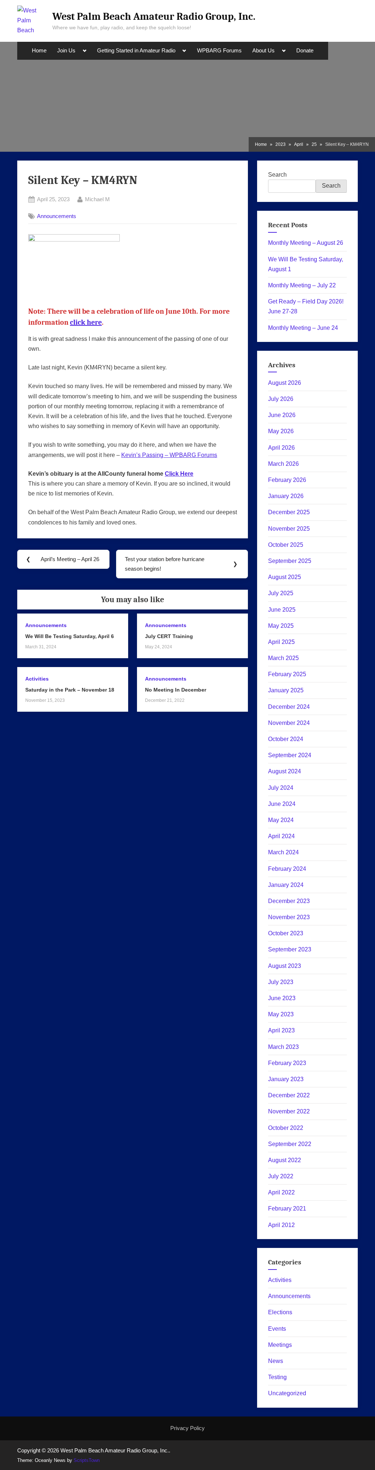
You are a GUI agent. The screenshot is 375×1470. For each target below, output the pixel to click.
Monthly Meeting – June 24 (303, 328)
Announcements (56, 216)
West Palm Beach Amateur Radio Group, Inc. (153, 16)
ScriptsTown (87, 1460)
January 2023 (286, 1079)
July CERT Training (169, 636)
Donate (304, 51)
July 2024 (280, 788)
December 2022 (289, 1095)
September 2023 (289, 949)
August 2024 (284, 771)
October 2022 (285, 1128)
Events (277, 1329)
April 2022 (281, 1192)
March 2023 (283, 1047)
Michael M (97, 199)
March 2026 (283, 464)
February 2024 (287, 869)
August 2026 (284, 383)
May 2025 (281, 626)
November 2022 (289, 1111)
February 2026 (287, 480)
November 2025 (289, 529)
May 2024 (281, 820)
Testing (277, 1377)
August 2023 (284, 966)
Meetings (280, 1345)
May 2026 (281, 431)
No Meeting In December (175, 690)
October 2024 (285, 739)
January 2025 (286, 690)
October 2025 (285, 545)
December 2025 (289, 512)
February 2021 (287, 1208)
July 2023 (280, 982)
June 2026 (282, 415)
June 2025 (282, 610)
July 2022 (280, 1176)
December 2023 (289, 901)
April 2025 (281, 642)
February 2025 (287, 674)
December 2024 (289, 707)
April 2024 (281, 836)
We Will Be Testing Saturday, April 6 (69, 636)
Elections (280, 1312)
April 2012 (281, 1225)
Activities (37, 679)
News (275, 1361)
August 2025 (284, 577)
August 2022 (284, 1160)
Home (39, 51)
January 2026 (286, 496)
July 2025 (280, 593)
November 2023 (289, 917)
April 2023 (281, 1030)
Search (277, 175)
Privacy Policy (187, 1428)
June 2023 (282, 998)
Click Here (179, 474)
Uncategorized (287, 1393)
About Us (263, 51)
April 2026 (281, 448)
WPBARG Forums (219, 51)
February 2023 (287, 1063)
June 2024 (282, 804)
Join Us (66, 51)
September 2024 (289, 755)
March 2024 (283, 852)
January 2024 (286, 885)
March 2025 (283, 658)
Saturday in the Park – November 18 (69, 690)
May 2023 (281, 1014)
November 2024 (289, 723)
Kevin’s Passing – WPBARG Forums (169, 455)
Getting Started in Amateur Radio (136, 51)
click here (86, 322)
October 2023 (285, 933)
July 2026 (280, 399)
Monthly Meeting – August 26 (305, 243)
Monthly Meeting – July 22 (302, 285)
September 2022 (289, 1144)
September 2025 (289, 561)
